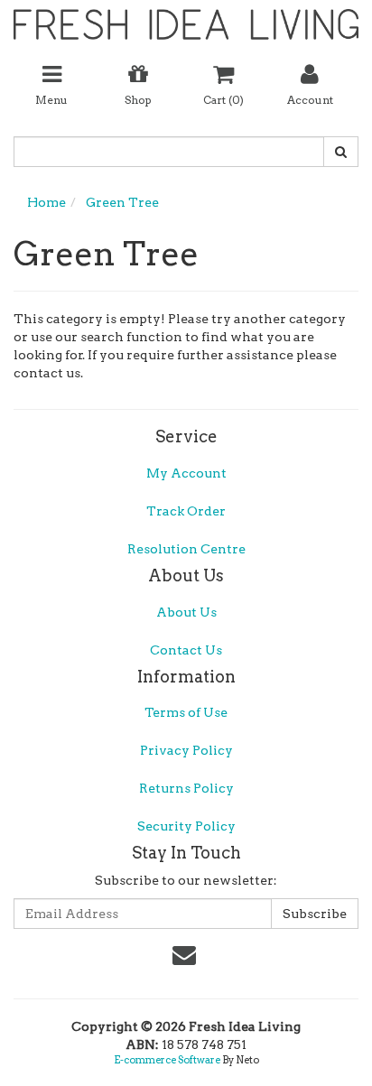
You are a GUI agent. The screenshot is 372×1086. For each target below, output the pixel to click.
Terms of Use (186, 712)
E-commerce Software (167, 1060)
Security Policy (186, 826)
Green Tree (122, 202)
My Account (186, 473)
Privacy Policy (186, 750)
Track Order (186, 511)
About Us (186, 612)
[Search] (340, 151)
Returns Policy (186, 788)
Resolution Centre (186, 549)
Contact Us (186, 650)
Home (46, 202)
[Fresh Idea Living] (186, 18)
